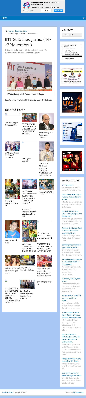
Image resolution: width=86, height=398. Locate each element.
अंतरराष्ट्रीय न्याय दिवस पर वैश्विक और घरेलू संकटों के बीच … (72, 374)
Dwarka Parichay (7, 392)
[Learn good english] (29, 148)
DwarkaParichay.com (15, 50)
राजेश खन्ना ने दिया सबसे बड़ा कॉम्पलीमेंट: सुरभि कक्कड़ (12, 270)
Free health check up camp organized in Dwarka (26, 294)
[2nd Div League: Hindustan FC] (12, 117)
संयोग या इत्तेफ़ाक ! (67, 185)
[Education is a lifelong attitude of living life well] (44, 225)
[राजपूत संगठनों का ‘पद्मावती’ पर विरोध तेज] (27, 260)
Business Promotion (25, 53)
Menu (4, 18)
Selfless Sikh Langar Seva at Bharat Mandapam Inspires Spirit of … (72, 230)
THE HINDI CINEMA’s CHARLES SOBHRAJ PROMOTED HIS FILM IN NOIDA (45, 169)
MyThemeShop (78, 392)
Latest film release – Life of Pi (11, 203)
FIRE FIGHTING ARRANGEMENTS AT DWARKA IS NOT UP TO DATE (44, 247)
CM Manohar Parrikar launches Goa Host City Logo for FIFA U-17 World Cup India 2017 (29, 197)
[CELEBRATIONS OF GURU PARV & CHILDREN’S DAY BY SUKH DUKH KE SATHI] (29, 117)
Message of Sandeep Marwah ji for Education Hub (29, 212)
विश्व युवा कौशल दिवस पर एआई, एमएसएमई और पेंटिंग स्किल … (71, 360)
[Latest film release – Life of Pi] (12, 189)
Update (37, 53)
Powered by (26, 10)
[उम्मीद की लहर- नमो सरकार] (12, 229)
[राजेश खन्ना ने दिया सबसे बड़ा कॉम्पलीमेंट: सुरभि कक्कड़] (12, 260)
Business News (21, 31)
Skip (46, 10)
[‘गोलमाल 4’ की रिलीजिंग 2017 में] (46, 184)
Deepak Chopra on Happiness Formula (46, 134)
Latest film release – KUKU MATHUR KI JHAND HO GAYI (29, 247)
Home (10, 31)
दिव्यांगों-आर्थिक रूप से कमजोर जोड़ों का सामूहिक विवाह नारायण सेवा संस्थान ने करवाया (44, 272)
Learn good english (26, 159)
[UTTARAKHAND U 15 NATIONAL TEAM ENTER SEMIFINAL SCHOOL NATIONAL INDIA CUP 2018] (12, 283)
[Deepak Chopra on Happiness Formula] (46, 122)
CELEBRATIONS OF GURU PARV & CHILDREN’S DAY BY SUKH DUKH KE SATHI (29, 129)
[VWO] (31, 10)
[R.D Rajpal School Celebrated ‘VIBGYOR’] (12, 146)
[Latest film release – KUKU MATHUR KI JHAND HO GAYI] (29, 231)
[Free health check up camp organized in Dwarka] (27, 284)
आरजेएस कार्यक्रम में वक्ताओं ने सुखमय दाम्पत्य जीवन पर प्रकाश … (71, 298)
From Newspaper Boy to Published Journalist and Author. (71, 196)
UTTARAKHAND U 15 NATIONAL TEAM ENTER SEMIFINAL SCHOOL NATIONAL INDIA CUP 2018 (12, 295)
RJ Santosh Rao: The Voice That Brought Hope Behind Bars (72, 213)
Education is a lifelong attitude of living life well (44, 235)
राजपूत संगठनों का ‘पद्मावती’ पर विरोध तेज (27, 269)
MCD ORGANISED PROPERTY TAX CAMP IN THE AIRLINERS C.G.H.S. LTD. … (71, 338)
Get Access (58, 10)
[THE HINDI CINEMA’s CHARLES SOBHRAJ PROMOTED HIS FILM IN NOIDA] (46, 151)
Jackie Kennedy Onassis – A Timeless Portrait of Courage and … (72, 261)
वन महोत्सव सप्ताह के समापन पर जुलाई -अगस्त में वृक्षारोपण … (71, 246)
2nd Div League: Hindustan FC (11, 124)
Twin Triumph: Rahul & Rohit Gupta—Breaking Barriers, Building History (71, 314)
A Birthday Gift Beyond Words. (71, 280)
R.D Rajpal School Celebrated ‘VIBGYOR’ (12, 155)
